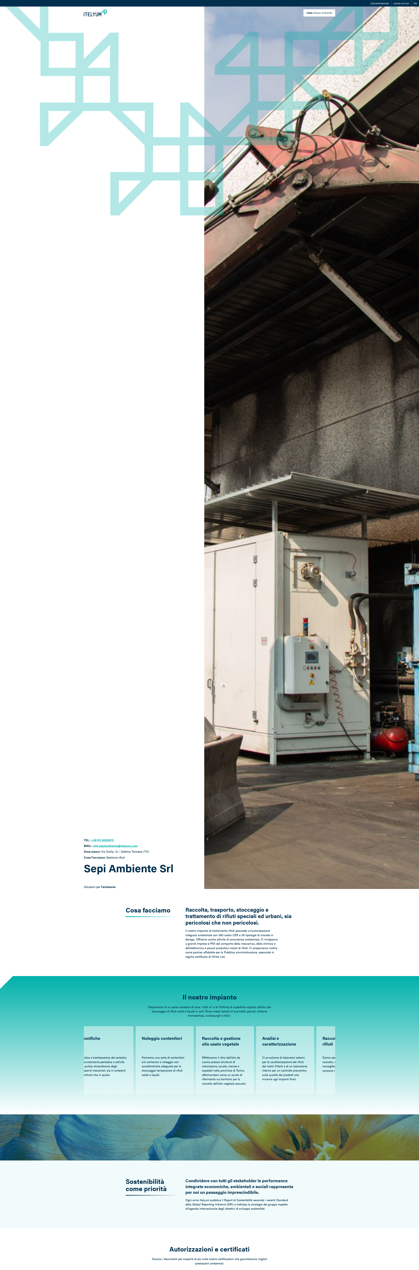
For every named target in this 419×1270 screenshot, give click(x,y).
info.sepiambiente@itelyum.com (115, 846)
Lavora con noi (401, 3)
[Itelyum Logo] (95, 13)
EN (415, 3)
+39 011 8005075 (102, 840)
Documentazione (380, 3)
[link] (319, 13)
